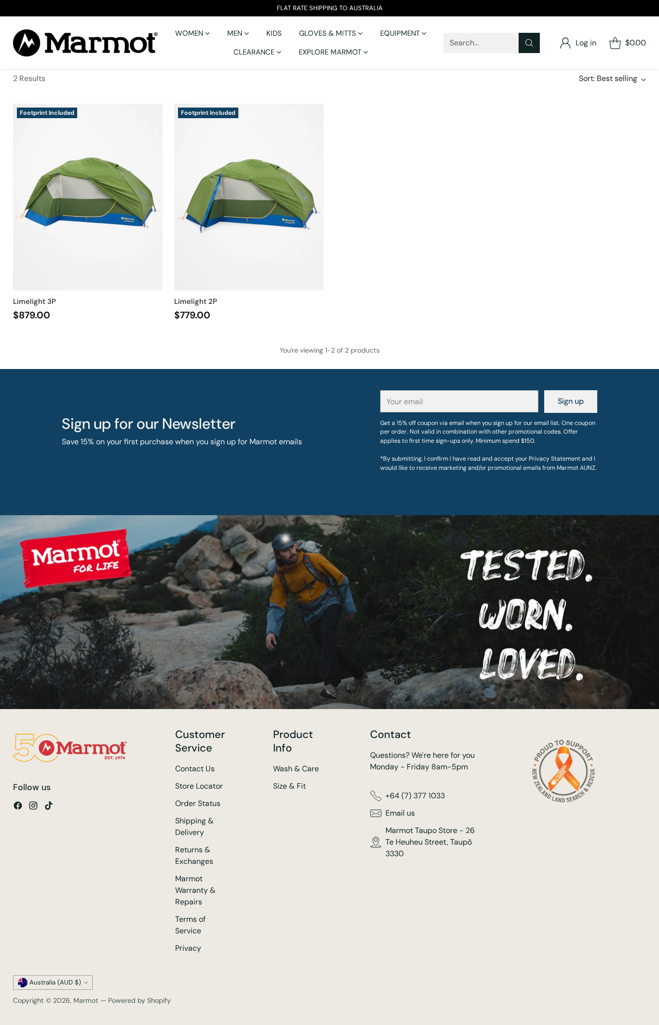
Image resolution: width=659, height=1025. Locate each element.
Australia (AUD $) (55, 982)
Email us (400, 813)
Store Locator (199, 786)
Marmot (85, 1000)
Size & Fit (289, 786)
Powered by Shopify (139, 1000)
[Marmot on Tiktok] (49, 807)
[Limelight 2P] (249, 197)
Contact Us (195, 769)
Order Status (197, 803)
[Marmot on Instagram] (33, 807)
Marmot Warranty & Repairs (195, 890)
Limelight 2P (195, 301)
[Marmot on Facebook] (18, 807)
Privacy (188, 948)
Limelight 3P (34, 301)
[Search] (529, 43)
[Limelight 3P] (88, 197)
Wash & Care (296, 769)
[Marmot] (85, 42)
